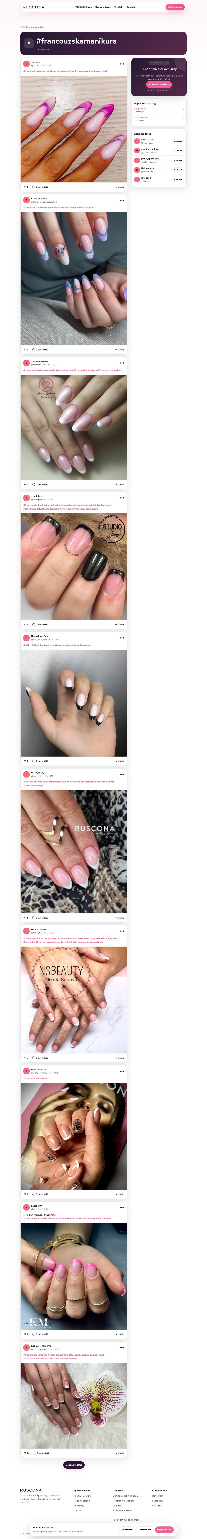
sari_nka (35, 62)
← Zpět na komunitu (32, 27)
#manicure (62, 505)
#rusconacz (29, 781)
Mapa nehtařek (103, 7)
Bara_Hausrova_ (40, 1069)
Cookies (117, 1505)
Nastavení (127, 1529)
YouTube (157, 1505)
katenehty (36, 1205)
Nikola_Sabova (39, 929)
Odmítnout (145, 1529)
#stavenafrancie (84, 71)
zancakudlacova (39, 361)
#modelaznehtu (77, 505)
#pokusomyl (100, 71)
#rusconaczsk (41, 71)
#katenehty (89, 1218)
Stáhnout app (175, 7)
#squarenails (97, 1354)
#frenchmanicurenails (35, 1354)
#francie (42, 1218)
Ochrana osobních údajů (125, 1495)
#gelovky (49, 645)
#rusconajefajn (31, 370)
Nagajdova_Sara (40, 636)
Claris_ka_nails (39, 198)
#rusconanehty (66, 938)
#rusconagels (47, 370)
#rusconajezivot (105, 781)
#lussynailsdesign (33, 785)
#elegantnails (88, 781)
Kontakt (131, 7)
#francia (77, 1218)
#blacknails (29, 508)
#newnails (29, 942)
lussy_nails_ (37, 772)
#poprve (89, 207)
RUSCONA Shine (83, 7)
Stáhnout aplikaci (159, 84)
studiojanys (37, 496)
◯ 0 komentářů (40, 187)
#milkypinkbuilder (33, 645)
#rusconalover (49, 938)
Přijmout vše (164, 1529)
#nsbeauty (80, 942)
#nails (41, 505)
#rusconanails (83, 938)
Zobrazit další (74, 1464)
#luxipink (91, 505)
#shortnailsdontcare (48, 508)
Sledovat (178, 141)
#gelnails (50, 505)
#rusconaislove (64, 370)
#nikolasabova (95, 942)
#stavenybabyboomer (71, 207)
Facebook (157, 1500)
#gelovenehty (99, 938)
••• (121, 64)
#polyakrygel (104, 505)
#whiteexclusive (71, 781)
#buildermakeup (68, 1358)
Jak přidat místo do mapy (126, 1519)
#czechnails (67, 942)
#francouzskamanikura (62, 71)
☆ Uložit (119, 187)
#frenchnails (30, 505)
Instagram (157, 1495)
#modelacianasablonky (76, 1354)
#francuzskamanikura (85, 370)
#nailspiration (103, 1218)
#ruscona (28, 71)
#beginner (85, 645)
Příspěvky (118, 7)
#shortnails (66, 508)
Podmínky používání (123, 1500)
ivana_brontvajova (41, 1345)
